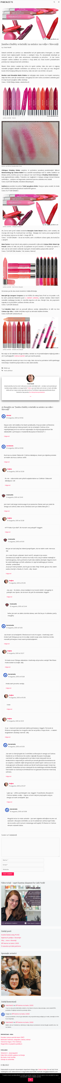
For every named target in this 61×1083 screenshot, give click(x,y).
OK (30, 1079)
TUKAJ (30, 388)
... (30, 395)
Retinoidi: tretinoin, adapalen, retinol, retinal (15, 1040)
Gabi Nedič (9, 1005)
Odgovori (7, 436)
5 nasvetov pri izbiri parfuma (11, 946)
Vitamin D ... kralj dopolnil (9, 1053)
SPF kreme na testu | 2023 (10, 943)
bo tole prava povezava (37, 392)
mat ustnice (8, 371)
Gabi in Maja (42, 1069)
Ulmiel (8, 415)
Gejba (9, 469)
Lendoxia (9, 446)
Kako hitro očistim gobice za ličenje (13, 1055)
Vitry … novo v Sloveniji (8, 940)
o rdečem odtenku (32, 298)
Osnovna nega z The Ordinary (11, 1042)
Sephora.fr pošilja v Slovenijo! (11, 938)
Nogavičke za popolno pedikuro (11, 1044)
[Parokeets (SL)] (7, 2)
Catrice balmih (19, 356)
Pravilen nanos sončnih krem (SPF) (12, 1037)
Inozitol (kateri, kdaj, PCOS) (10, 935)
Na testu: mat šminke (8, 1057)
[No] (59, 1078)
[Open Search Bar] (54, 2)
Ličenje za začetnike (7, 1059)
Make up (7, 368)
